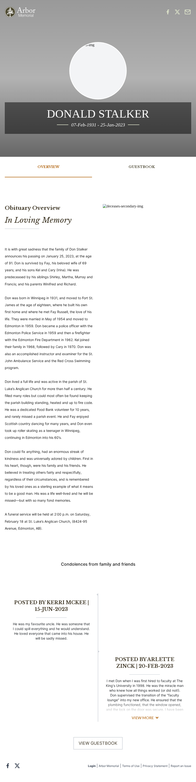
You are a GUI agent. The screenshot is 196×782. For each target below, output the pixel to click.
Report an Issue (181, 766)
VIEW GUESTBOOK (98, 743)
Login (92, 766)
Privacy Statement (155, 766)
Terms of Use (131, 766)
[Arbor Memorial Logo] (20, 12)
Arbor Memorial (109, 766)
